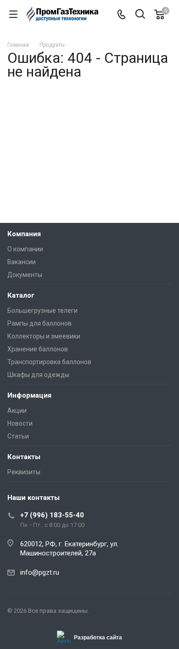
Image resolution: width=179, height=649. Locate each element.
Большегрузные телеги (42, 310)
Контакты (23, 457)
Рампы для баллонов (39, 323)
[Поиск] (140, 15)
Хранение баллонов (37, 349)
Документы (24, 274)
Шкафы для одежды (38, 374)
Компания (24, 234)
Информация (29, 395)
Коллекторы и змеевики (43, 336)
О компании (25, 249)
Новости (20, 423)
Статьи (18, 436)
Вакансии (21, 262)
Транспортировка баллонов (49, 362)
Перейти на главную (87, 180)
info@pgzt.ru (39, 572)
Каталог (20, 295)
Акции (17, 410)
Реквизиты (23, 472)
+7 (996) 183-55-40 (52, 515)
